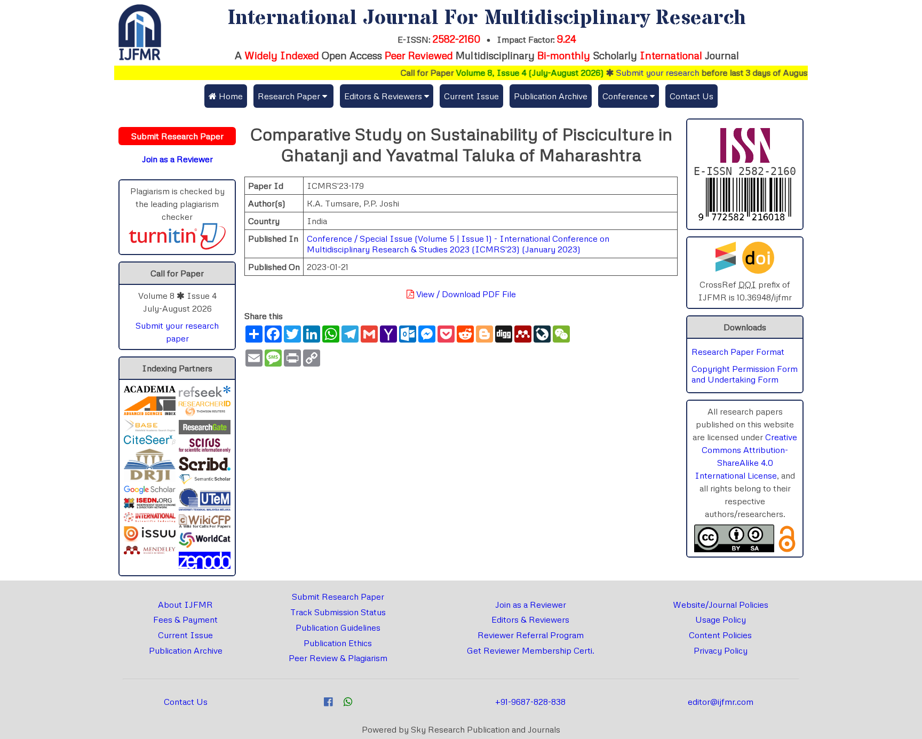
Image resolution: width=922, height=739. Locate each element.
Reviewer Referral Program (531, 635)
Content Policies (720, 635)
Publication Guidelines (338, 627)
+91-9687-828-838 (530, 701)
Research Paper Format (737, 351)
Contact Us (691, 96)
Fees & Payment (185, 619)
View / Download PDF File (465, 294)
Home (230, 96)
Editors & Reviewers (530, 619)
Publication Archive (550, 96)
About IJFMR (185, 604)
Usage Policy (720, 619)
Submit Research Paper (338, 596)
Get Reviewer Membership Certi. (530, 650)
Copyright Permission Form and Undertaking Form (744, 374)
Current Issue (471, 96)
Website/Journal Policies (720, 604)
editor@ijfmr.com (720, 701)
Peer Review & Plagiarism (338, 658)
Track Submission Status (338, 612)
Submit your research (644, 72)
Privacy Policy (721, 650)
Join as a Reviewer (530, 604)
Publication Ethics (338, 643)
